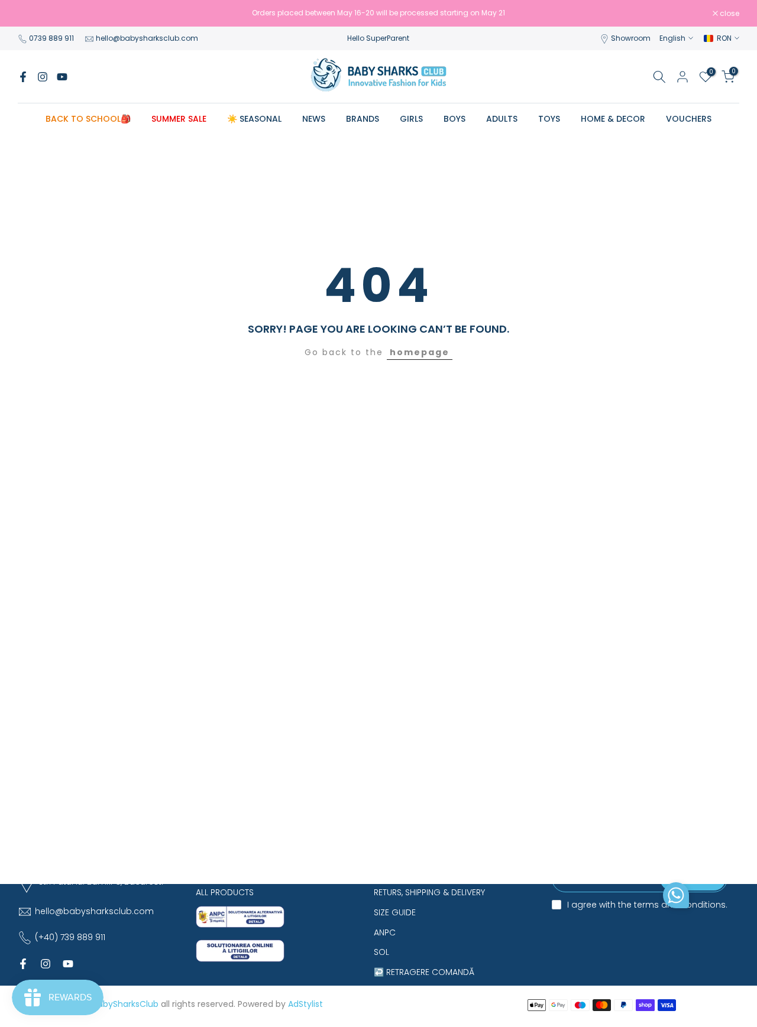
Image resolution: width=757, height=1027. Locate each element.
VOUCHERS (688, 119)
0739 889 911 (51, 38)
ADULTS (501, 119)
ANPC (385, 932)
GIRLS (411, 119)
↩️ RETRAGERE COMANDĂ (424, 972)
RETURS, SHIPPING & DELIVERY (429, 892)
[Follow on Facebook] (23, 77)
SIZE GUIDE (395, 912)
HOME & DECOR (613, 119)
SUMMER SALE (178, 119)
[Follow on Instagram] (42, 77)
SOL (381, 952)
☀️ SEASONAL (254, 119)
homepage (419, 352)
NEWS (313, 119)
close (33, 13)
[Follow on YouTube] (62, 77)
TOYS (549, 119)
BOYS (454, 119)
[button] (676, 898)
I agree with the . (647, 905)
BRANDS (362, 119)
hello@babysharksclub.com (147, 38)
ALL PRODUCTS (225, 892)
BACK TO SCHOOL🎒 (88, 119)
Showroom (631, 38)
